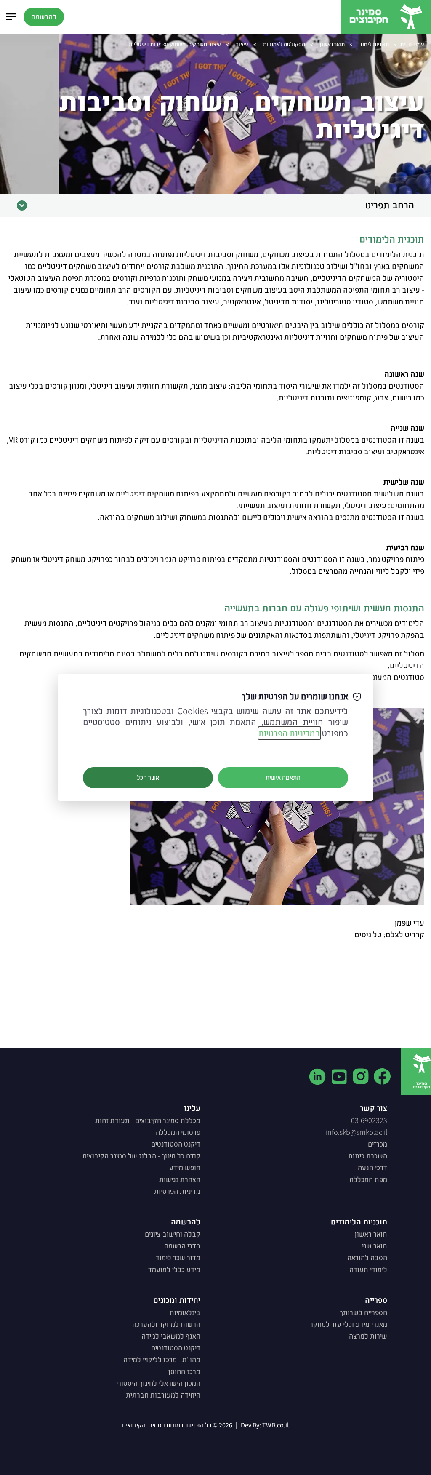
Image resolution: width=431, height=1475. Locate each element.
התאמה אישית (283, 777)
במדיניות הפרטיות (289, 733)
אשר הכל (148, 777)
